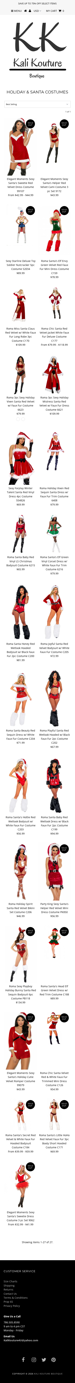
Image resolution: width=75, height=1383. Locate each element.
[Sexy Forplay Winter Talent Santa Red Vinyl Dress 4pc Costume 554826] (20, 458)
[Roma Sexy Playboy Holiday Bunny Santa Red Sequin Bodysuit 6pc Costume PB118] (20, 954)
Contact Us (10, 1293)
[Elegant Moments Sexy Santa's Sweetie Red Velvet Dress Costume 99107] (20, 147)
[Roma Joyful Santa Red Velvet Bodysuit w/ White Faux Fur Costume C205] (54, 611)
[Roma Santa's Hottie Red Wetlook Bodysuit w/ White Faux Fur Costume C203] (20, 785)
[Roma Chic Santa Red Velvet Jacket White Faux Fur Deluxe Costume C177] (54, 303)
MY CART (55, 11)
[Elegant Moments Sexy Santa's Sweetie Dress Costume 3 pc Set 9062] (20, 1184)
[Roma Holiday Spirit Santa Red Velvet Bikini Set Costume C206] (20, 871)
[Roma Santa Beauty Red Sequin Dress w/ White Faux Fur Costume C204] (20, 698)
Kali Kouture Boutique (48, 1373)
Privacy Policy (12, 1306)
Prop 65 (8, 1301)
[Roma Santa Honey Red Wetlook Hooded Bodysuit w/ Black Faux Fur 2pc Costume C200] (20, 611)
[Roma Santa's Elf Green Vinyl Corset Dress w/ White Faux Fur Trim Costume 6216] (54, 533)
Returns (8, 1289)
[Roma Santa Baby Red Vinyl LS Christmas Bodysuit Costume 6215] (20, 533)
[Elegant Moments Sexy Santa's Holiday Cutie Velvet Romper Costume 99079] (20, 1041)
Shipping (9, 1285)
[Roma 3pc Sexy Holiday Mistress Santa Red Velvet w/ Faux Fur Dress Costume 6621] (54, 374)
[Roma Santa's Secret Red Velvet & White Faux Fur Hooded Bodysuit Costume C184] (20, 1115)
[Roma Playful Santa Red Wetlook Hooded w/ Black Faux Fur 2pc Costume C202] (54, 698)
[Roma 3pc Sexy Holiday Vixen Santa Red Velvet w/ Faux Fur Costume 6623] (20, 374)
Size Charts (10, 1281)
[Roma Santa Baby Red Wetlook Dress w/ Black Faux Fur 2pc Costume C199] (54, 785)
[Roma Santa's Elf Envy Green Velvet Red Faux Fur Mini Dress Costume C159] (54, 231)
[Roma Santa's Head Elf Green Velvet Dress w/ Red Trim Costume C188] (54, 942)
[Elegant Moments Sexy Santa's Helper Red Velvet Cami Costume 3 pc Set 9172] (54, 142)
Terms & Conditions (16, 1297)
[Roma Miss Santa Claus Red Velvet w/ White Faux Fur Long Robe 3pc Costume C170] (20, 305)
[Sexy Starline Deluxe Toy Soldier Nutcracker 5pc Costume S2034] (20, 225)
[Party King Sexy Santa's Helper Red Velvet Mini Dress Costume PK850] (54, 871)
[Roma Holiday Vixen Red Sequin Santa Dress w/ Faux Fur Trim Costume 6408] (54, 451)
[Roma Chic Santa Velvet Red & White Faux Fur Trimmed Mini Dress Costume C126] (54, 1028)
